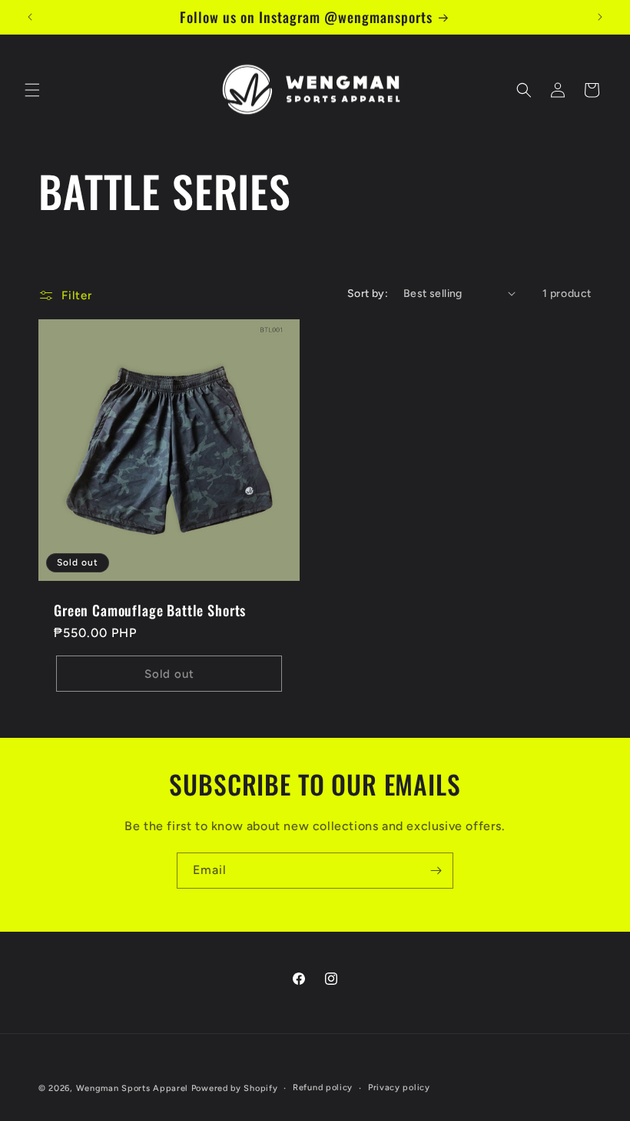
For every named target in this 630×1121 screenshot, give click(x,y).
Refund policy (323, 1088)
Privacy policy (399, 1088)
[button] (32, 90)
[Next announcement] (600, 17)
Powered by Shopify (234, 1088)
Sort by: (367, 293)
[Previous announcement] (30, 17)
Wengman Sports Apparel (132, 1088)
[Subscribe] (436, 870)
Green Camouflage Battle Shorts (150, 610)
